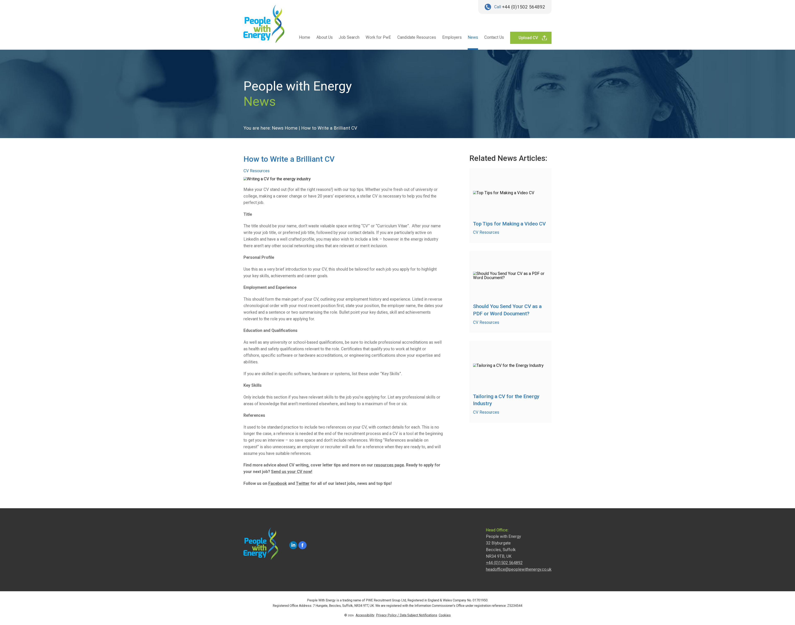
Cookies (445, 615)
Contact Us (494, 37)
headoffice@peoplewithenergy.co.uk (519, 569)
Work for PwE (378, 37)
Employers (452, 37)
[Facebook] (302, 545)
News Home (285, 128)
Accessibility (365, 615)
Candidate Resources (416, 37)
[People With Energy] (264, 26)
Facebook (277, 483)
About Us (324, 37)
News (473, 37)
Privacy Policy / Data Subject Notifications (406, 615)
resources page (389, 465)
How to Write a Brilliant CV (329, 128)
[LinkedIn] (293, 545)
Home (304, 37)
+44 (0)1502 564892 (523, 7)
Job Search (349, 37)
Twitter (303, 483)
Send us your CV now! (291, 471)
